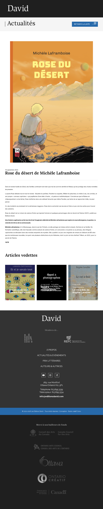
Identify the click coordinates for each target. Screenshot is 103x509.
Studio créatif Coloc (74, 411)
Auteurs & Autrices (51, 366)
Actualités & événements (51, 355)
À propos (52, 350)
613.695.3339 (57, 389)
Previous (7, 283)
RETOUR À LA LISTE (82, 24)
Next (96, 283)
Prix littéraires (51, 361)
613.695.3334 (58, 392)
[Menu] (95, 23)
